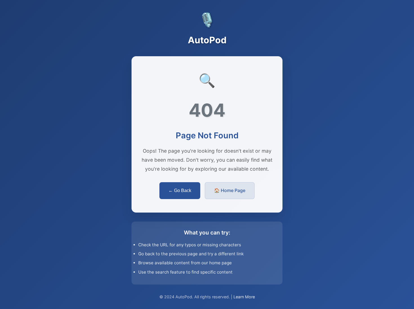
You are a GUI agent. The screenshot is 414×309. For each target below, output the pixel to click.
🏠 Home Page (229, 190)
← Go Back (179, 190)
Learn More (244, 296)
